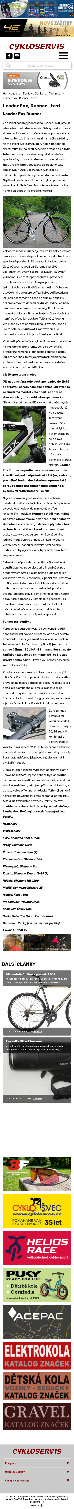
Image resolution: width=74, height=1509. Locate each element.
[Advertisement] (26, 1129)
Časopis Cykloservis (17, 1480)
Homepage (10, 93)
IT (43, 1502)
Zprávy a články (33, 93)
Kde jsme (10, 1463)
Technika (54, 93)
